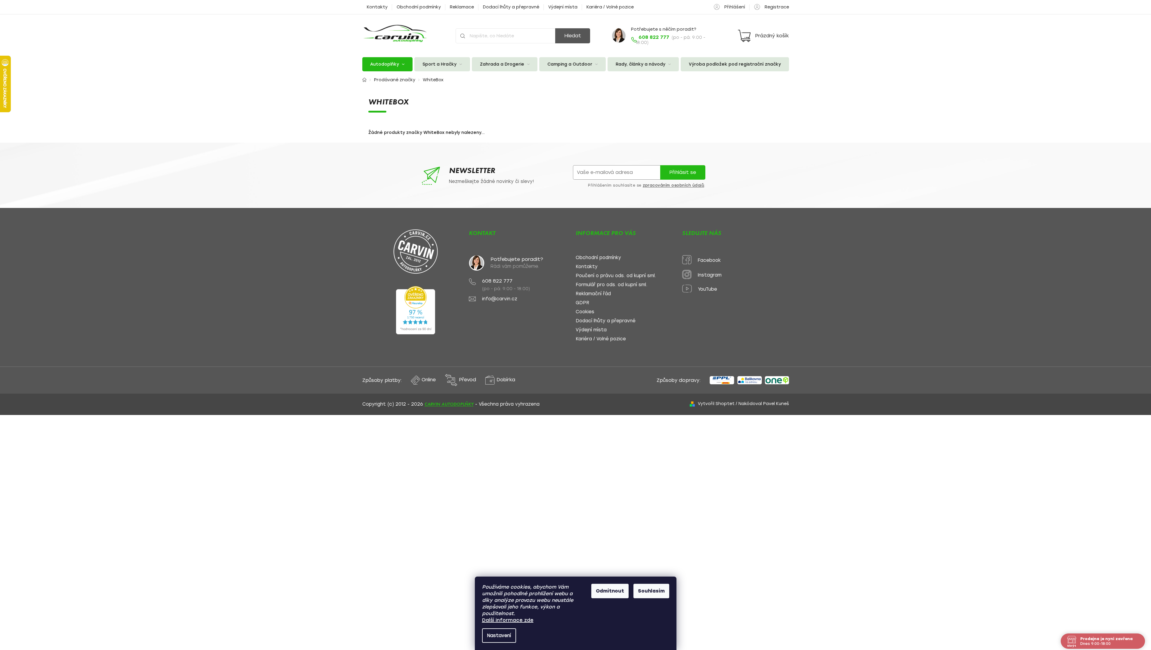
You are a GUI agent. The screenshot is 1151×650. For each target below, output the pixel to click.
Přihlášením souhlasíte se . (646, 185)
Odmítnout (610, 591)
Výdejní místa (562, 7)
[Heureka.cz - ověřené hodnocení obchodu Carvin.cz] (415, 310)
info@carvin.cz (499, 299)
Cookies (585, 311)
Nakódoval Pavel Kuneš (763, 403)
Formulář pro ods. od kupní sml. (611, 284)
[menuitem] (387, 64)
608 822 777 (497, 280)
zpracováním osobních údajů (673, 185)
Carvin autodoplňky (449, 404)
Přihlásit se (682, 172)
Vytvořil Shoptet (716, 403)
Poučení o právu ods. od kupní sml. (616, 275)
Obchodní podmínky (419, 7)
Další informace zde (508, 620)
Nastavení (499, 635)
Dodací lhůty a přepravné (511, 7)
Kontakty (377, 7)
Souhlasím (651, 591)
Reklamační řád (593, 293)
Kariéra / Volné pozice (610, 7)
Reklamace (462, 7)
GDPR (582, 302)
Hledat (572, 36)
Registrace (777, 7)
